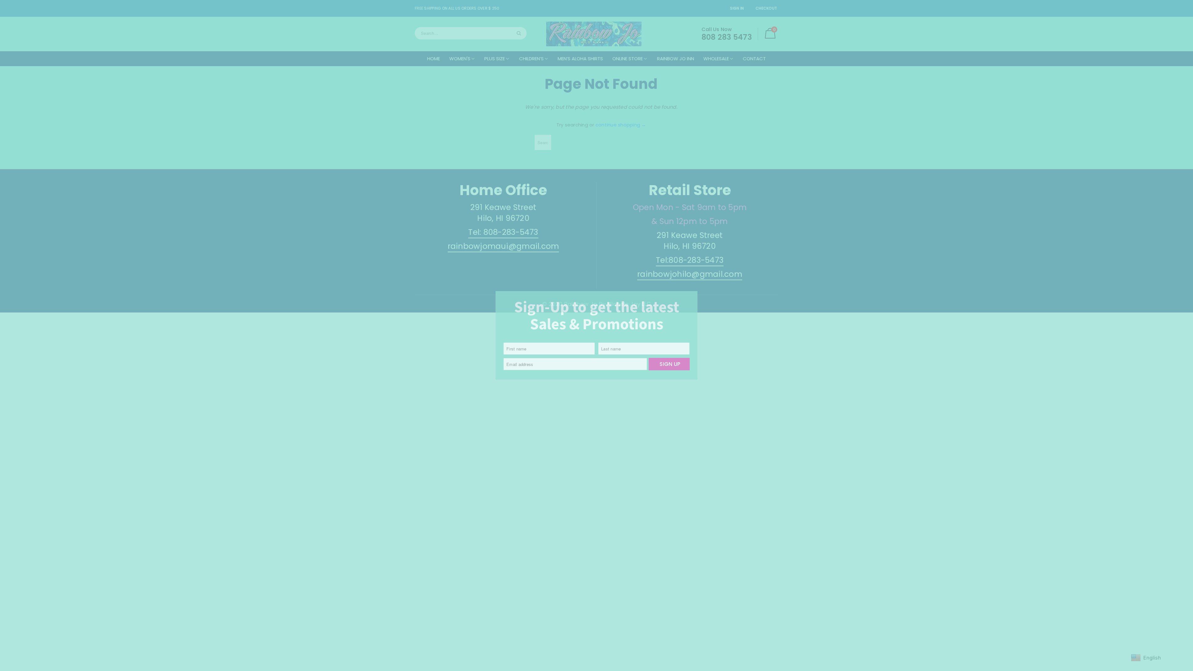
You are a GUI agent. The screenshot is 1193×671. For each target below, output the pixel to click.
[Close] (694, 295)
